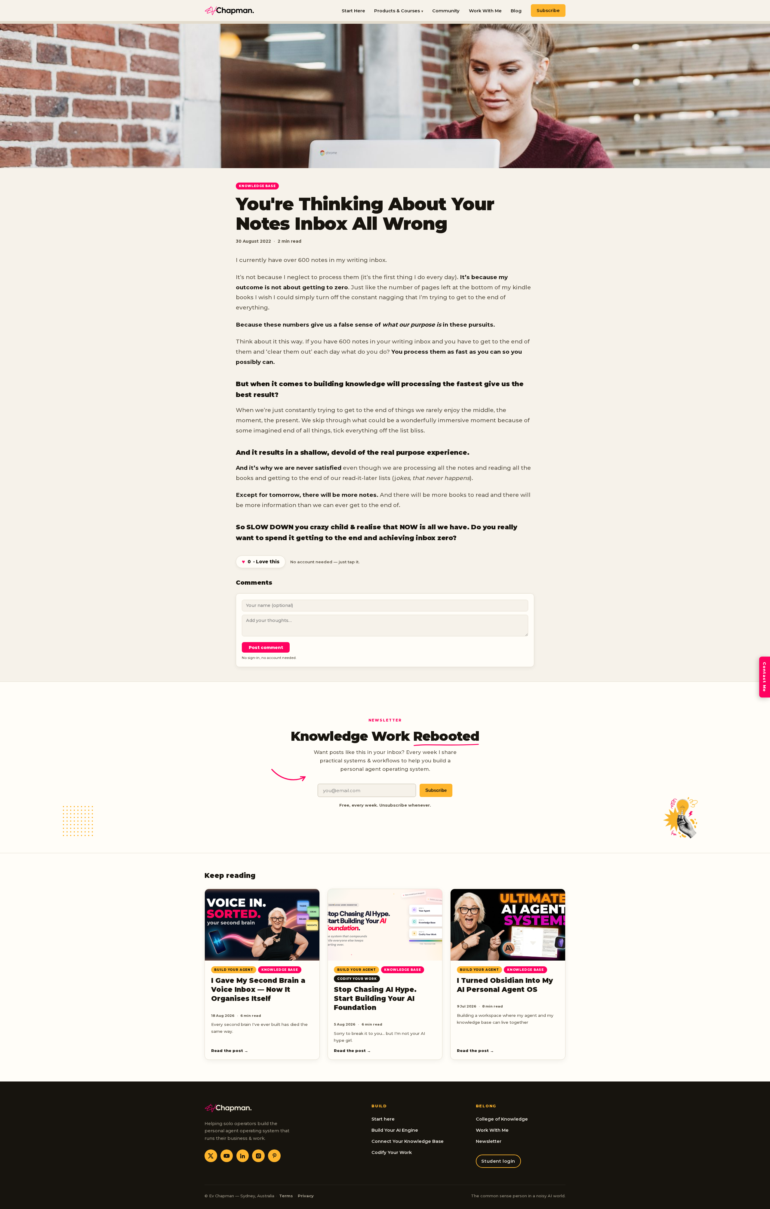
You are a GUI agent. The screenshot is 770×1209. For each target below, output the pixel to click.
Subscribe (548, 10)
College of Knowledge (502, 1119)
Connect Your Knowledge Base (407, 1141)
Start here (383, 1119)
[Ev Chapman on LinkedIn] (242, 1155)
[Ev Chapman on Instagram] (258, 1155)
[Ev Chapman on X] (211, 1155)
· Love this (260, 561)
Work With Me (485, 11)
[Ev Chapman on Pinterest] (274, 1155)
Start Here (353, 11)
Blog (516, 11)
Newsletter (488, 1141)
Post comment (266, 647)
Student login (498, 1161)
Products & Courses (397, 11)
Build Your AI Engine (394, 1130)
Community (446, 11)
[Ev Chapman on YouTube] (226, 1155)
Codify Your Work (391, 1152)
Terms (286, 1195)
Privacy (306, 1195)
